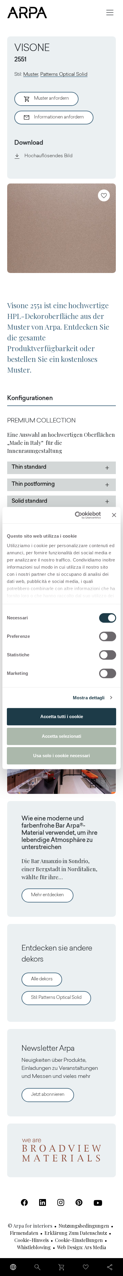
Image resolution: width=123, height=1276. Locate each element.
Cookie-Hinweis (31, 1240)
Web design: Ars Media (81, 1247)
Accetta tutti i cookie (61, 716)
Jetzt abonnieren (47, 1095)
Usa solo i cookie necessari (61, 755)
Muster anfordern (51, 98)
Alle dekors (42, 979)
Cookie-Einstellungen (79, 1240)
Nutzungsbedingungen (84, 1226)
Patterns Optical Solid (63, 74)
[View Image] (61, 228)
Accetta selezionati (61, 736)
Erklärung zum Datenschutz (75, 1233)
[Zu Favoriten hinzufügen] (104, 195)
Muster (30, 74)
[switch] (107, 636)
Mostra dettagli (89, 697)
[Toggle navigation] (110, 12)
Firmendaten (24, 1233)
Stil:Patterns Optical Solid (56, 998)
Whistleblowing (34, 1247)
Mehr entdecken (52, 895)
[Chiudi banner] (114, 515)
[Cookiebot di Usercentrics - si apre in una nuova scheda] (76, 515)
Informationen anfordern (59, 117)
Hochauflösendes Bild (48, 156)
